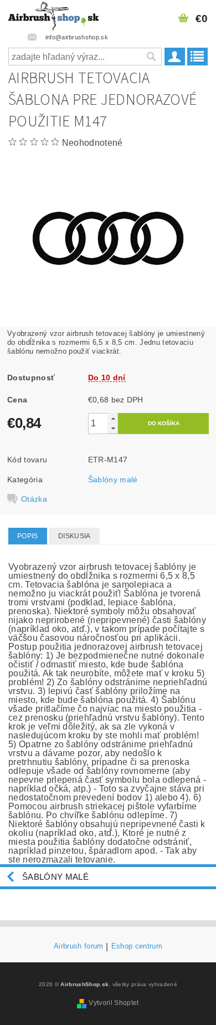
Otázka (34, 498)
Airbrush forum (78, 946)
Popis (27, 536)
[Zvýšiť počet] (113, 418)
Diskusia (74, 536)
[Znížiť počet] (113, 428)
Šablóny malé (113, 479)
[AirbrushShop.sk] (53, 14)
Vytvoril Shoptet (113, 1003)
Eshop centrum (136, 946)
